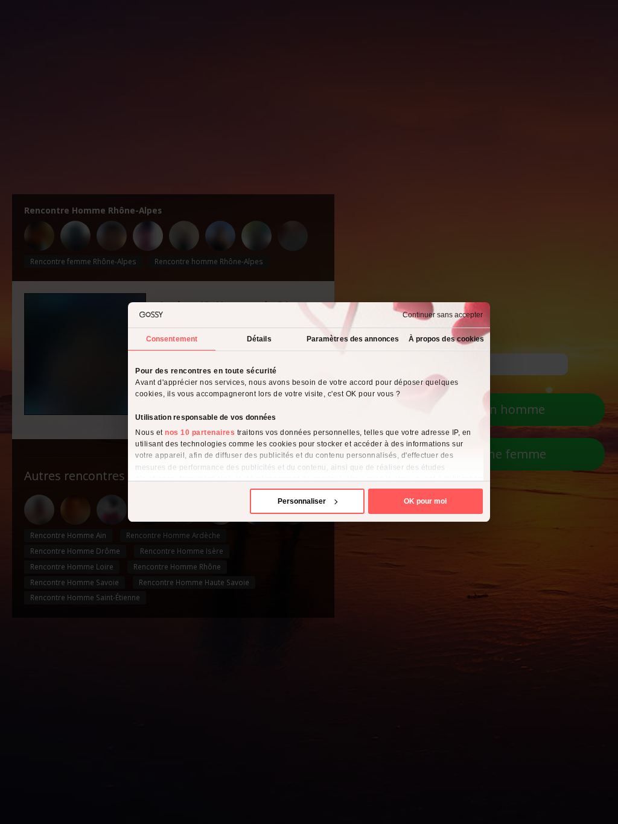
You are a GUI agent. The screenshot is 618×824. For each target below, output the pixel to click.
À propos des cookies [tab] (447, 339)
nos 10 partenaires (200, 432)
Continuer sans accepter (443, 315)
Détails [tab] (259, 339)
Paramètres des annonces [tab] (353, 339)
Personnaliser (302, 501)
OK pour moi (425, 501)
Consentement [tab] (171, 339)
